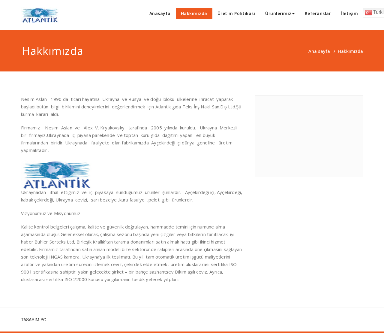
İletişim (349, 13)
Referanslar (318, 13)
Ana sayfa (319, 51)
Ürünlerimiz (278, 13)
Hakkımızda (194, 13)
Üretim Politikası (236, 13)
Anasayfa (160, 13)
